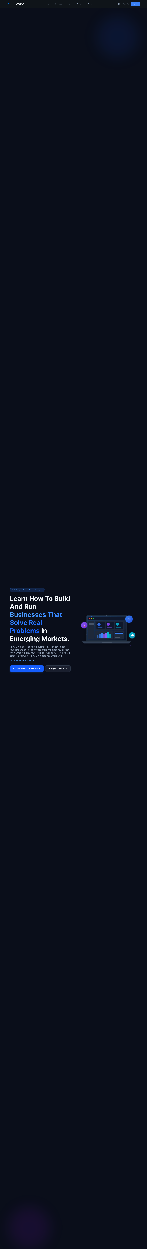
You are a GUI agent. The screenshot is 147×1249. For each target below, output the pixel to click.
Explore (68, 4)
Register (126, 4)
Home (49, 4)
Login (135, 4)
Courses (58, 4)
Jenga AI (91, 4)
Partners (80, 4)
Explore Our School (59, 668)
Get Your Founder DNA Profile (25, 668)
